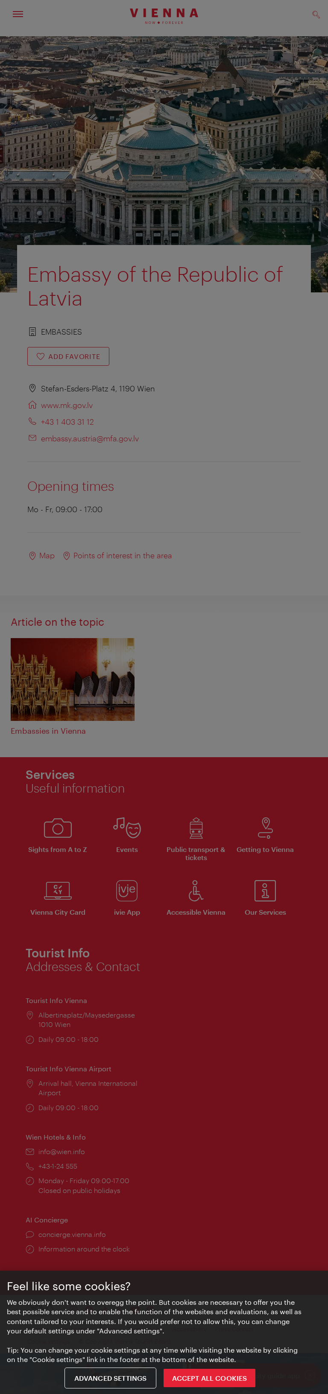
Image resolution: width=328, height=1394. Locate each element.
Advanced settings (110, 1378)
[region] (164, 1332)
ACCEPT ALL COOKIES (209, 1378)
